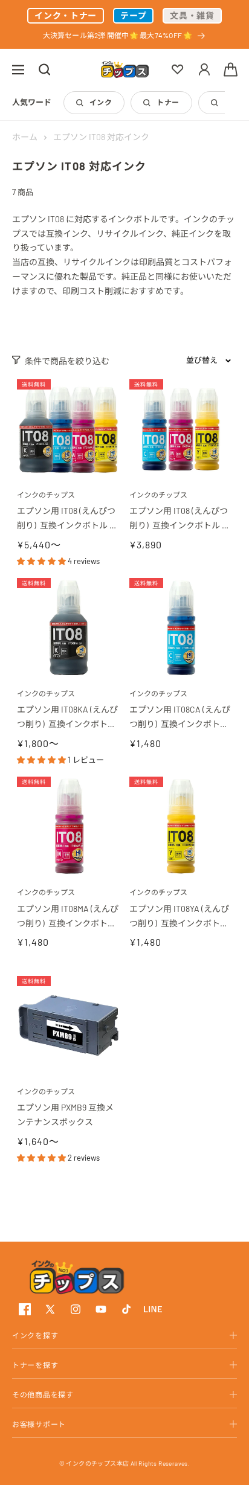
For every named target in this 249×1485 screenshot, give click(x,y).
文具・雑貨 (192, 15)
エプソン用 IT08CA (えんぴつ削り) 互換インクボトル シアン (179, 717)
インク (100, 102)
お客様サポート (39, 1424)
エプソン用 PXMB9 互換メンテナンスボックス (65, 1114)
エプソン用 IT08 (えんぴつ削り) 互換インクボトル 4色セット (66, 519)
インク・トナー (65, 15)
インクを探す (35, 1335)
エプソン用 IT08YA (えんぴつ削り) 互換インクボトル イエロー (179, 917)
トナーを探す (35, 1365)
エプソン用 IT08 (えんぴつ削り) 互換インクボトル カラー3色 (179, 519)
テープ (133, 15)
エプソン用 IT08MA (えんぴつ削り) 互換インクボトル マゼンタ (67, 917)
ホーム (24, 137)
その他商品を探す (43, 1394)
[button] (18, 69)
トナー (168, 102)
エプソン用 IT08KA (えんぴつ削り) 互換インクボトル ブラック (67, 717)
